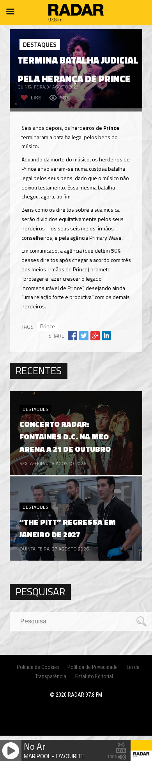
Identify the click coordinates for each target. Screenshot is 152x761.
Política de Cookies (38, 667)
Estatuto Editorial (94, 676)
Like (36, 97)
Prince (47, 326)
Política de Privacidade (92, 667)
